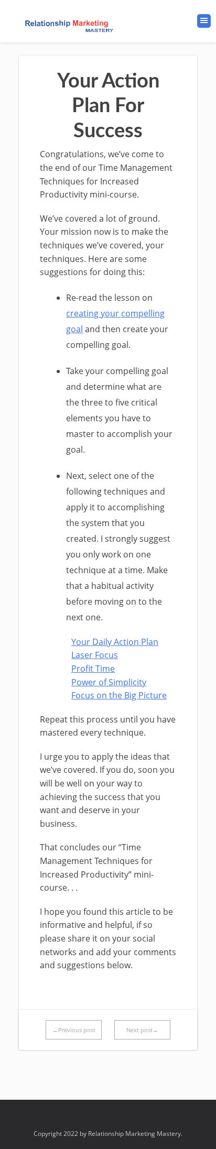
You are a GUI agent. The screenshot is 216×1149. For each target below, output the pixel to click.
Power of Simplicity (108, 682)
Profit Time (93, 668)
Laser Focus (94, 655)
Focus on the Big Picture (119, 695)
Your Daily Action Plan (114, 642)
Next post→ (142, 1030)
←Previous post (73, 1030)
